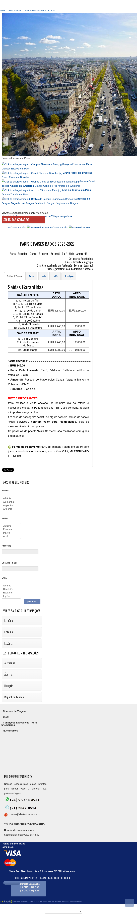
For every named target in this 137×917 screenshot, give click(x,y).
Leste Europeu (14, 10)
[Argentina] (11, 505)
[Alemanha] (11, 502)
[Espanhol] (11, 592)
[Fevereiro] (11, 529)
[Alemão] (11, 585)
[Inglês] (11, 596)
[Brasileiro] (11, 589)
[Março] (11, 532)
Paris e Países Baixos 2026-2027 (40, 10)
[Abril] (11, 536)
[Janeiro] (11, 525)
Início (2, 10)
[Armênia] (11, 509)
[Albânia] (11, 498)
